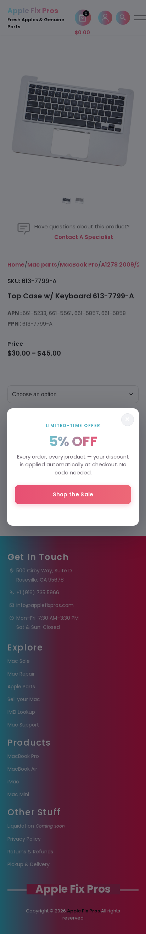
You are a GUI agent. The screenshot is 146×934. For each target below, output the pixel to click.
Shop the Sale (73, 494)
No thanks (73, 513)
